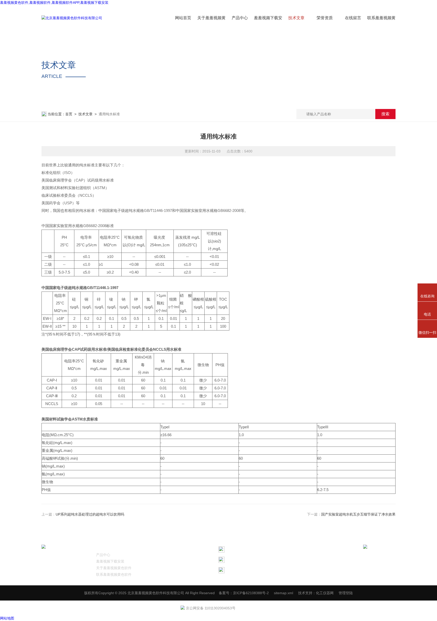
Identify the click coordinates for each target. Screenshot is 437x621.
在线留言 (353, 18)
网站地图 (7, 618)
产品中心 (240, 18)
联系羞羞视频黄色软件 (114, 574)
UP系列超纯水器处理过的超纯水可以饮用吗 (90, 514)
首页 (68, 114)
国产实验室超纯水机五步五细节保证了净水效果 (358, 514)
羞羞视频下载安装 (110, 561)
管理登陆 (346, 593)
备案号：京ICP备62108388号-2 (244, 593)
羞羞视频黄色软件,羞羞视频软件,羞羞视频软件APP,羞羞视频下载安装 (54, 3)
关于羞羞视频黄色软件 (114, 568)
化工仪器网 (325, 593)
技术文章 (296, 18)
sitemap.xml (283, 593)
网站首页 (183, 18)
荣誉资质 (325, 18)
